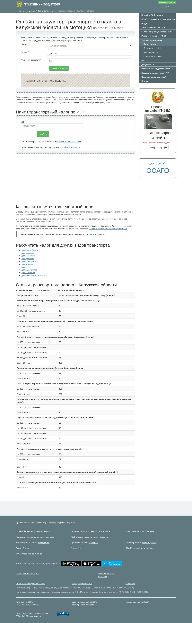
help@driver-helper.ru (70, 147)
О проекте (130, 583)
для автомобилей (30, 250)
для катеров (27, 264)
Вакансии (102, 576)
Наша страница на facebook (84, 604)
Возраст (24, 52)
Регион (24, 44)
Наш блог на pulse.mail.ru (27, 604)
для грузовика (28, 258)
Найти (43, 134)
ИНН (23, 121)
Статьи (144, 80)
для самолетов (28, 272)
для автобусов (28, 255)
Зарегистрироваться (167, 2)
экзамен (79, 536)
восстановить (148, 531)
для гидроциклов (29, 269)
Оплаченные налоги (153, 56)
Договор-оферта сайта (81, 583)
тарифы (150, 548)
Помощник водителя (42, 4)
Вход (167, 6)
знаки (96, 536)
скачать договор (149, 542)
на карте (50, 536)
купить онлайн (43, 531)
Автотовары (76, 548)
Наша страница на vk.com (138, 601)
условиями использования (69, 141)
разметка (104, 536)
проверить (92, 531)
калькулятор (29, 531)
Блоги (18, 548)
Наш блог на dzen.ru (25, 601)
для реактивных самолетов (34, 275)
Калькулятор (150, 44)
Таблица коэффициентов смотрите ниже (108, 228)
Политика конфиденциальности (30, 583)
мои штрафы (104, 531)
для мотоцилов (28, 252)
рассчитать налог (59, 68)
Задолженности (151, 52)
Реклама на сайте (106, 573)
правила (88, 536)
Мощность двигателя (30, 59)
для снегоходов (29, 261)
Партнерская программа (27, 573)
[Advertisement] (75, 179)
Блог (143, 60)
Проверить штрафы (158, 147)
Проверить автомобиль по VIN (155, 72)
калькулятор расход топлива (29, 553)
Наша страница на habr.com (84, 601)
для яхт (25, 266)
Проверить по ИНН (152, 48)
